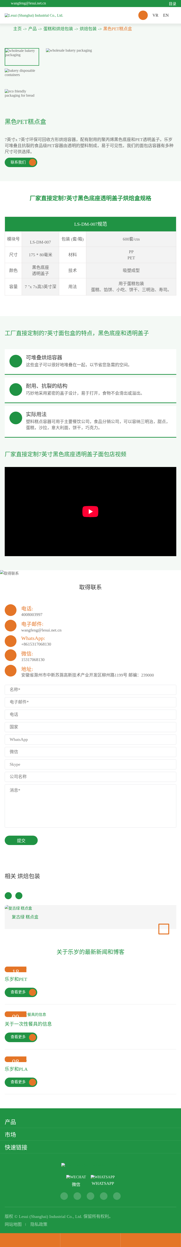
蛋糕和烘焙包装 (58, 29)
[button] (8, 895)
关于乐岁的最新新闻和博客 (90, 952)
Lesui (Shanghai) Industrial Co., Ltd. (50, 1216)
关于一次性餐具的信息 (28, 1024)
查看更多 (22, 992)
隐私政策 (38, 1224)
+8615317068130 (36, 644)
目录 (172, 4)
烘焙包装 (88, 29)
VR (155, 15)
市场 (10, 1135)
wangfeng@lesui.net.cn (28, 3)
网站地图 (13, 1224)
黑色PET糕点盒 (117, 29)
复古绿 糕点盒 (25, 917)
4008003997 (31, 614)
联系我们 (22, 162)
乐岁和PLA (16, 1069)
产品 (32, 29)
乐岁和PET (16, 979)
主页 (17, 29)
